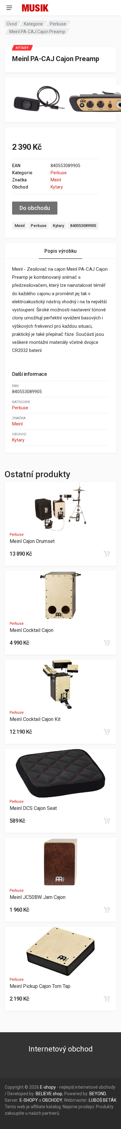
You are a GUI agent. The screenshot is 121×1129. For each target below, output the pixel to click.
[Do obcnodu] (106, 553)
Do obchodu (35, 208)
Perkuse (58, 23)
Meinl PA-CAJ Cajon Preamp (37, 31)
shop (57, 1093)
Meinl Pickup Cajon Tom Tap (40, 986)
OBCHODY (52, 1100)
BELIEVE (44, 1093)
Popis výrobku (60, 251)
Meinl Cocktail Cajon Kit (35, 719)
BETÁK (109, 1100)
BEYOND (97, 1093)
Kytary (57, 186)
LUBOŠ (95, 1100)
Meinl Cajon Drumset (32, 541)
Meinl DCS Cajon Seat (33, 808)
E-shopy (48, 1087)
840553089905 (83, 225)
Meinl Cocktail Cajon (31, 630)
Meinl (56, 179)
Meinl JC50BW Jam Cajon (37, 897)
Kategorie (33, 23)
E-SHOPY (29, 1100)
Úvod (12, 23)
